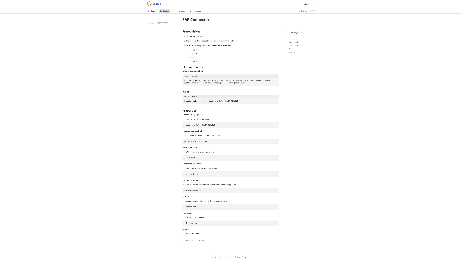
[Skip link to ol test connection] (181, 71)
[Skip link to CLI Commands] (181, 67)
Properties (291, 52)
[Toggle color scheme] (314, 4)
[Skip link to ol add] (181, 91)
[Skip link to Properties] (181, 110)
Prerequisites (292, 39)
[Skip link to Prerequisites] (181, 31)
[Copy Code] (276, 80)
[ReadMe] (163, 23)
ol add (291, 49)
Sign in (307, 4)
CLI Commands (293, 42)
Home (167, 4)
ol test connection (295, 45)
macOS (194, 76)
